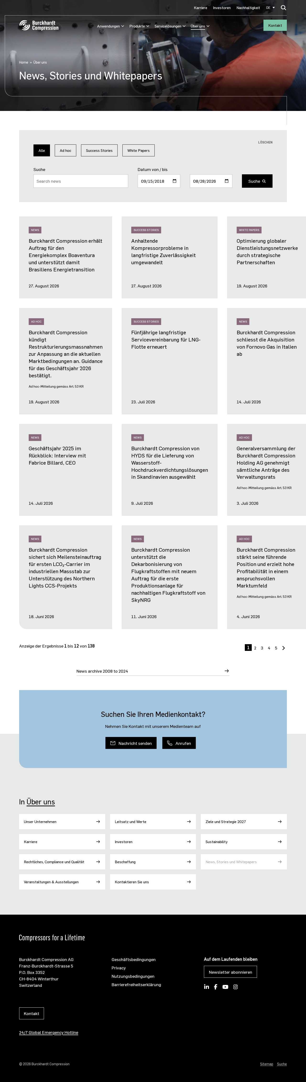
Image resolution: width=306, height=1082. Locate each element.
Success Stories (99, 150)
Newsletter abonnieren (230, 972)
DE (268, 7)
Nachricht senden (135, 743)
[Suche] (283, 8)
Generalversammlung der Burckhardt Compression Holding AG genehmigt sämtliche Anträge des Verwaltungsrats (266, 462)
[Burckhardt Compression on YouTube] (225, 988)
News (35, 230)
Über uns (41, 801)
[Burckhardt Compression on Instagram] (235, 988)
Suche (39, 169)
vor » (284, 650)
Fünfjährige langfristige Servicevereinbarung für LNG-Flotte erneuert (166, 339)
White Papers (138, 150)
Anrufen (183, 743)
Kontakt (275, 25)
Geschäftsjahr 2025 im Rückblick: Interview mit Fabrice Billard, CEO (57, 455)
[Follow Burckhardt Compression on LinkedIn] (206, 988)
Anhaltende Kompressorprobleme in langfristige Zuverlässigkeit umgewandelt (163, 251)
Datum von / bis (153, 169)
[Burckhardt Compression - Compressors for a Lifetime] (39, 25)
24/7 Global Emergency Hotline (48, 1032)
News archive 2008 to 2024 (102, 671)
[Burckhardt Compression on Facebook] (216, 988)
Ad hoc (65, 150)
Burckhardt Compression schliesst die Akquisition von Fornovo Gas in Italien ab (267, 343)
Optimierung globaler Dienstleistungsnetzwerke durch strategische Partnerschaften (267, 251)
